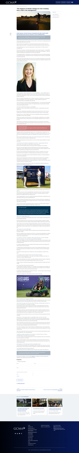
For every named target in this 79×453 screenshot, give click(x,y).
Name (18, 363)
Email (35, 363)
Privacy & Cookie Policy (45, 426)
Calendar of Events (32, 443)
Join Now (58, 2)
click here (33, 356)
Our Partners (30, 436)
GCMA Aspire (30, 434)
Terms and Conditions (45, 425)
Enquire (68, 2)
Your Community (55, 14)
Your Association (55, 17)
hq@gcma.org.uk (58, 426)
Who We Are (30, 437)
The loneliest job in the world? (38, 408)
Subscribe (63, 2)
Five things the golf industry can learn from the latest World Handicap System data (23, 409)
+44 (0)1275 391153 (58, 425)
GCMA (11, 2)
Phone (18, 367)
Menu (72, 2)
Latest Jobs (30, 439)
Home (29, 425)
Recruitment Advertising (33, 440)
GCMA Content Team (21, 383)
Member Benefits (31, 428)
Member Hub (30, 426)
